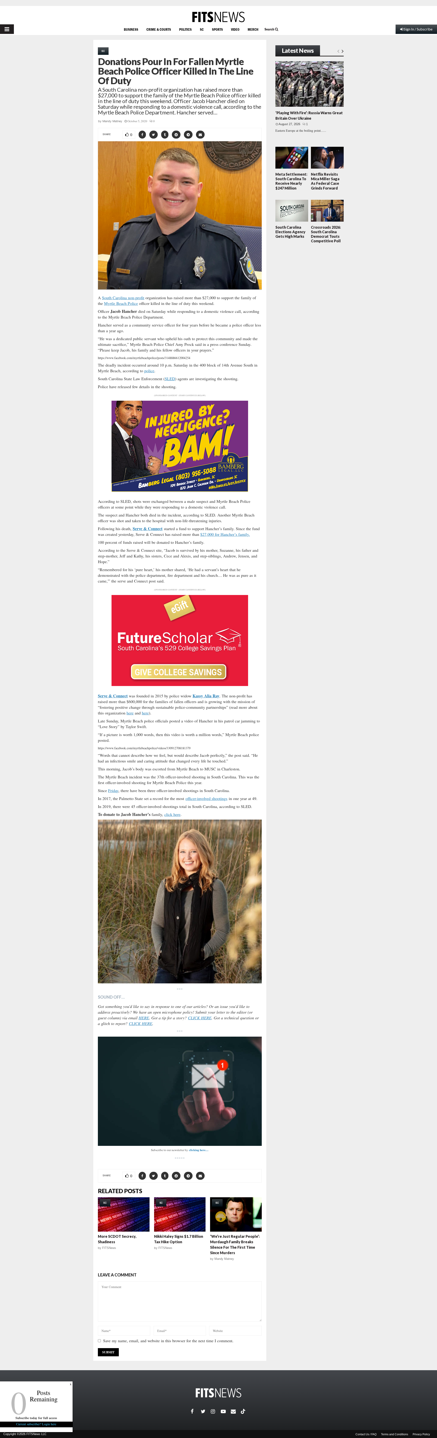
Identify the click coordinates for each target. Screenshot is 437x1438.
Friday (113, 790)
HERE (144, 1017)
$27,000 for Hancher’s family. (225, 534)
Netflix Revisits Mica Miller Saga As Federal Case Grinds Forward (325, 181)
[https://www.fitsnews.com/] (218, 17)
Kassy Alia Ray (206, 696)
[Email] (236, 1411)
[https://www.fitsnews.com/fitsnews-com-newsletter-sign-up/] (180, 1091)
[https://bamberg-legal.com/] (180, 490)
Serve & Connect (148, 529)
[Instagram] (216, 1411)
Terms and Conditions (394, 1434)
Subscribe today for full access (36, 1417)
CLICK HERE (199, 1017)
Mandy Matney (112, 121)
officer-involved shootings (206, 798)
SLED (170, 378)
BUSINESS (131, 29)
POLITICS (185, 29)
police (149, 370)
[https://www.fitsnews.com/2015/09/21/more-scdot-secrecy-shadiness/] (124, 1214)
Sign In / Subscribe (418, 29)
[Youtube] (226, 1411)
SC (202, 29)
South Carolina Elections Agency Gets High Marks (290, 231)
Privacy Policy (421, 1434)
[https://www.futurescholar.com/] (180, 685)
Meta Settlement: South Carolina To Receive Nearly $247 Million (291, 181)
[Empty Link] (338, 51)
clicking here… (198, 1150)
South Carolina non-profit (123, 297)
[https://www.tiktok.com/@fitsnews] (243, 1411)
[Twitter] (206, 1411)
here (130, 713)
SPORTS (217, 29)
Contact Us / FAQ (366, 1434)
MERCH (253, 29)
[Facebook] (196, 1411)
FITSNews (109, 1248)
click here (172, 814)
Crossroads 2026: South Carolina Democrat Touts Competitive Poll (326, 234)
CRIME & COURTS (158, 29)
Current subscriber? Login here (36, 1424)
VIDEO (235, 29)
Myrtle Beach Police (121, 303)
